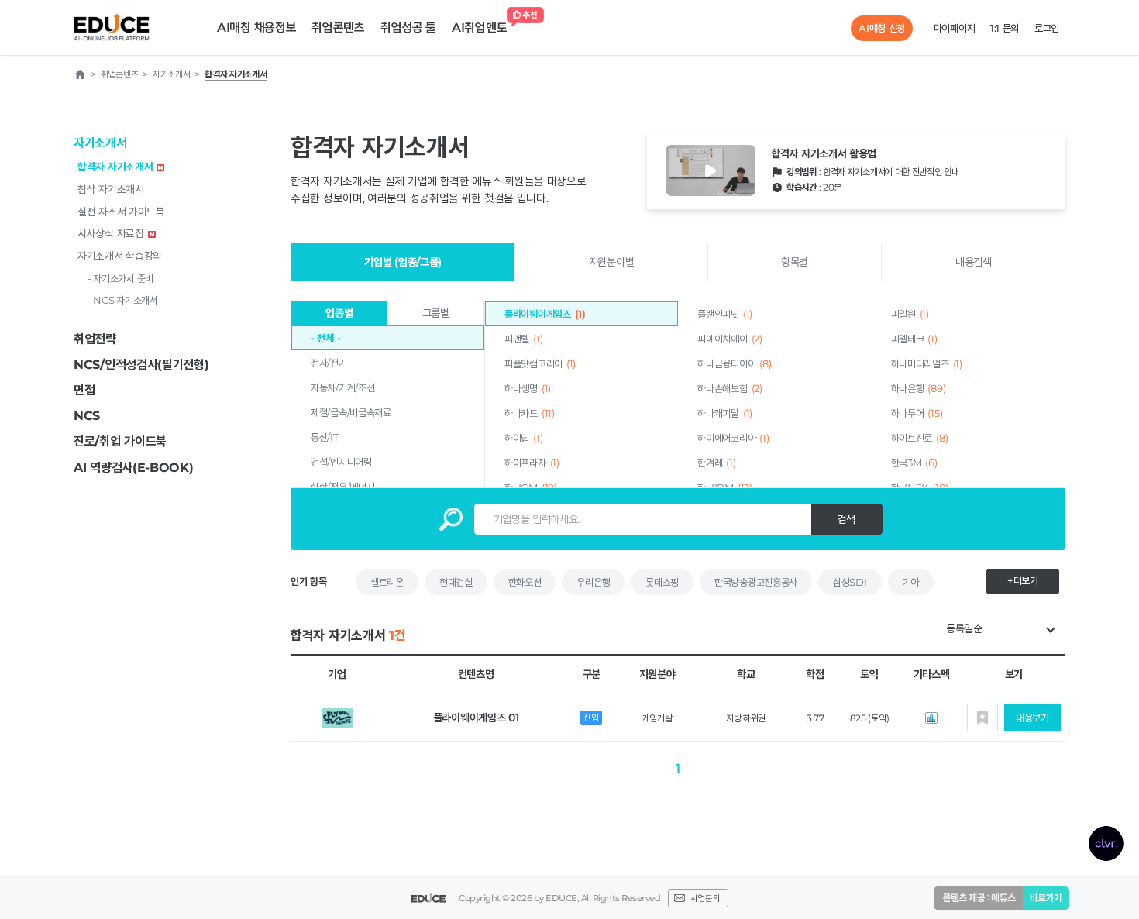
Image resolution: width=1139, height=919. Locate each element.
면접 (84, 390)
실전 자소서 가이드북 (121, 211)
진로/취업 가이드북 (120, 441)
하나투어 (917, 413)
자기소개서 (100, 143)
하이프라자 (531, 462)
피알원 (910, 314)
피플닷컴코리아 (540, 363)
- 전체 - (325, 338)
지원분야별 (612, 262)
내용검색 (973, 262)
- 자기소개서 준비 (120, 278)
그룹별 (435, 313)
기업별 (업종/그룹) (403, 262)
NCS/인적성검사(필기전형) (141, 364)
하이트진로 (919, 438)
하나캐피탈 (724, 413)
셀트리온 (387, 582)
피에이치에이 (729, 338)
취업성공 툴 (408, 27)
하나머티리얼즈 (926, 363)
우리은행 (593, 582)
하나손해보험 (729, 388)
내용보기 (1032, 717)
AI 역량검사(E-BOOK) (134, 467)
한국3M (914, 462)
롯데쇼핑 (662, 582)
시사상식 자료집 (110, 233)
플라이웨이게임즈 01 (476, 718)
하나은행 (918, 388)
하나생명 (527, 388)
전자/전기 (329, 362)
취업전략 (95, 339)
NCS (87, 415)
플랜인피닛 (724, 314)
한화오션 (525, 582)
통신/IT (325, 437)
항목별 (794, 262)
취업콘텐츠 (338, 27)
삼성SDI (850, 582)
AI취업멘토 (479, 27)
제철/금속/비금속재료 (351, 412)
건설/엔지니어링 (341, 462)
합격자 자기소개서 (115, 166)
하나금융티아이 (734, 363)
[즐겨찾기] (982, 717)
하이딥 (523, 438)
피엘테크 (914, 338)
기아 (911, 582)
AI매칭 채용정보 (256, 27)
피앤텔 (523, 338)
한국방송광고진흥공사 (755, 582)
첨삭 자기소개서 (110, 189)
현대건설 (456, 582)
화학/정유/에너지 (342, 486)
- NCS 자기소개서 (123, 300)
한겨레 (716, 462)
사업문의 (705, 898)
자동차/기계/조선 (342, 387)
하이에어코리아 (733, 438)
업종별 (339, 313)
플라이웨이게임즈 (545, 314)
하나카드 (529, 413)
